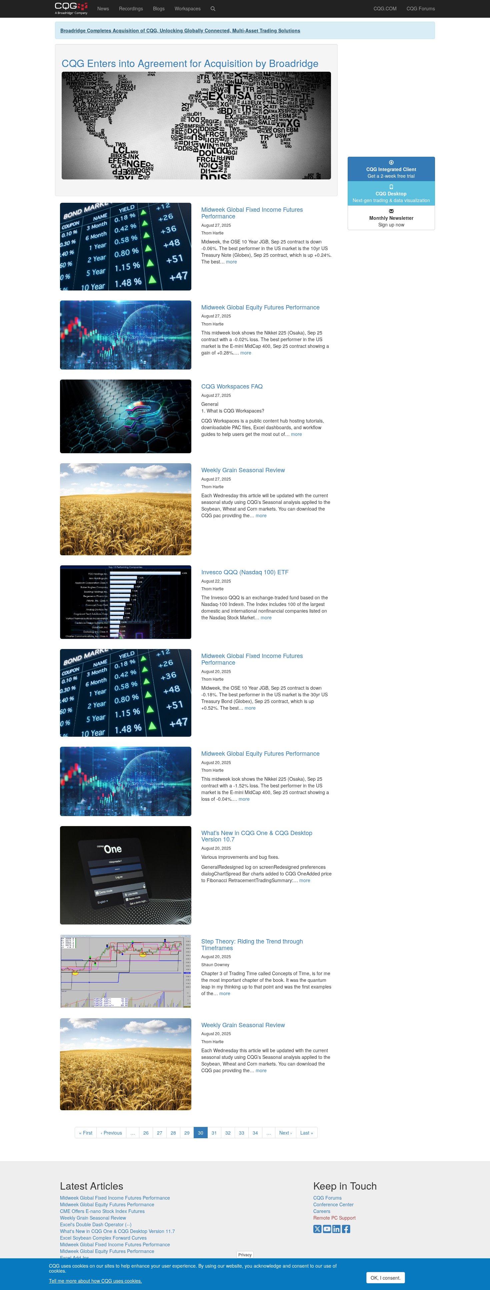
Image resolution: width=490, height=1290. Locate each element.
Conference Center (333, 1204)
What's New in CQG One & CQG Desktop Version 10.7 (256, 835)
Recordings (131, 8)
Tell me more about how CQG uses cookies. (95, 1280)
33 (244, 1132)
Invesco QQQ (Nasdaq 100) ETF (245, 571)
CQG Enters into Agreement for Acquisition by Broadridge (190, 63)
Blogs (159, 8)
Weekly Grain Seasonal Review (243, 469)
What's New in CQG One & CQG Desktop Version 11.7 (117, 1231)
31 (216, 1132)
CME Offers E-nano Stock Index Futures (102, 1211)
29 (189, 1132)
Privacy (245, 1254)
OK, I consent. (386, 1277)
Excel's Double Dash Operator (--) (96, 1224)
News (103, 8)
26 (148, 1132)
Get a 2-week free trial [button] (391, 172)
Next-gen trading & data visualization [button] (391, 196)
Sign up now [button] (391, 221)
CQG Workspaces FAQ (232, 386)
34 (257, 1132)
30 (203, 1133)
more (231, 261)
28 (175, 1132)
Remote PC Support (334, 1217)
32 (230, 1132)
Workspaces (188, 8)
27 (162, 1132)
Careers (321, 1211)
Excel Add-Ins (74, 1257)
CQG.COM (385, 8)
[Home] (73, 9)
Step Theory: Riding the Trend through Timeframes (252, 944)
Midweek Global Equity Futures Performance (260, 306)
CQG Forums (421, 8)
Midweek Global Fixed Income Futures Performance (252, 212)
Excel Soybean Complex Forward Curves (103, 1237)
